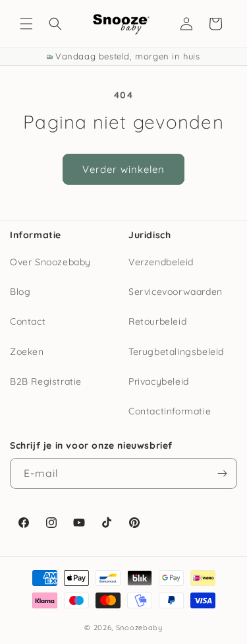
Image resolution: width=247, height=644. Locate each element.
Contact (27, 321)
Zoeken (27, 352)
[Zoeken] (55, 23)
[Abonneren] (221, 473)
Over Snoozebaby (50, 262)
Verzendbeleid (161, 262)
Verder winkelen (123, 169)
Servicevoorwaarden (175, 292)
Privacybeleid (158, 381)
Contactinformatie (169, 411)
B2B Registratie (46, 381)
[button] (26, 23)
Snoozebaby (139, 627)
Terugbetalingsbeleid (176, 352)
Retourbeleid (157, 321)
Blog (20, 292)
